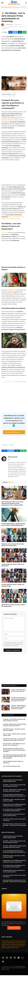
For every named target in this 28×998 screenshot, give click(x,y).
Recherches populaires (16, 967)
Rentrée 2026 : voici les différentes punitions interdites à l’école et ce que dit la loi (14, 805)
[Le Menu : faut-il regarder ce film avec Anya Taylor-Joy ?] (6, 691)
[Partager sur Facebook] (10, 32)
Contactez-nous (14, 928)
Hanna (11, 217)
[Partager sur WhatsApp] (24, 32)
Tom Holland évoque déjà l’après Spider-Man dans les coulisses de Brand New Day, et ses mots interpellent (14, 756)
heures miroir (14, 947)
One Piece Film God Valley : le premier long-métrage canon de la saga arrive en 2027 (18, 699)
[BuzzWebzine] (14, 3)
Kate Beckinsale (11, 290)
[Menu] (2, 2)
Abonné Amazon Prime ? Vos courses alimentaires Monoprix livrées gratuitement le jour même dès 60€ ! (12, 503)
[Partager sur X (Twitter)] (15, 32)
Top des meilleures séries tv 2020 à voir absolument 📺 (12, 585)
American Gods (10, 219)
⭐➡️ (14, 432)
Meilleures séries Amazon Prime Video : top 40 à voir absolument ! (13, 544)
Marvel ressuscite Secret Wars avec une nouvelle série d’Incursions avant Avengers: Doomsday (14, 750)
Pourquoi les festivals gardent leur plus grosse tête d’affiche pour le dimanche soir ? (14, 795)
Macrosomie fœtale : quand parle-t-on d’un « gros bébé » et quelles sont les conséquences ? (14, 825)
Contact (7, 969)
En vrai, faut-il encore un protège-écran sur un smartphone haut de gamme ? (14, 809)
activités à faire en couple (7, 944)
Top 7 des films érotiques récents (11, 766)
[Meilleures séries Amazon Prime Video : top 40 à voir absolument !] (14, 535)
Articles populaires (5, 967)
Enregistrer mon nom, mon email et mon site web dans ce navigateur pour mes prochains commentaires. (13, 644)
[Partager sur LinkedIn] (20, 32)
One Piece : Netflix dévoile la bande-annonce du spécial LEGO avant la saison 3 (18, 707)
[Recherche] (26, 2)
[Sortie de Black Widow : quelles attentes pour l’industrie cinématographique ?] (14, 515)
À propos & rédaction (19, 966)
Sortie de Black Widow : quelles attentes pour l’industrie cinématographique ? (13, 524)
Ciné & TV (11, 445)
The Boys (17, 219)
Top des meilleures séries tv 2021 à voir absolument (12, 565)
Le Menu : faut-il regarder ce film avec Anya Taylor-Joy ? (18, 690)
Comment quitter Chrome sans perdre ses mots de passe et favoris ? (14, 814)
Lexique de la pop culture (15, 941)
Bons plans (10, 7)
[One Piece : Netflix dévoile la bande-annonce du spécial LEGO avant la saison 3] (6, 707)
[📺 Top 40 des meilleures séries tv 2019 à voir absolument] (14, 596)
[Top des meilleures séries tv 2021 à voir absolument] (14, 555)
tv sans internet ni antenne (14, 946)
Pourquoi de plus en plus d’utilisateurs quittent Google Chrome (13, 780)
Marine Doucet (9, 24)
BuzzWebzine (4, 7)
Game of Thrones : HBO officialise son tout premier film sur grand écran (14, 744)
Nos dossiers (4, 941)
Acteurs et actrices (20, 942)
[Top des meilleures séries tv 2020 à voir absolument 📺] (14, 576)
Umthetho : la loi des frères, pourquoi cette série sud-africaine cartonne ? (14, 720)
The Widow (4, 232)
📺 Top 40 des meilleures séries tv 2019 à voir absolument (13, 605)
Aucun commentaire (13, 26)
